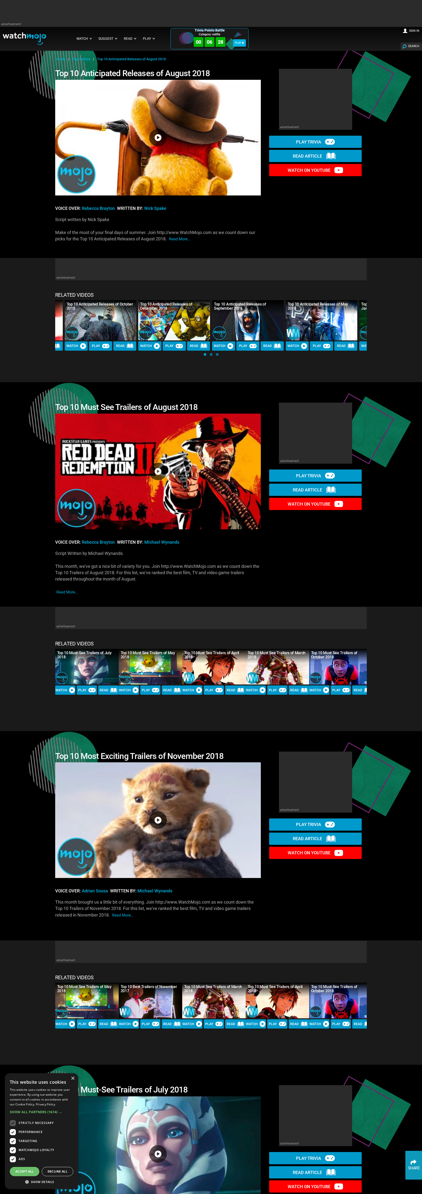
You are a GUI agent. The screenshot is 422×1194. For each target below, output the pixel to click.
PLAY (238, 42)
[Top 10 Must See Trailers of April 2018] (214, 666)
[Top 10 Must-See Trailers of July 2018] (87, 666)
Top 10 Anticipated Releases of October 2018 (100, 306)
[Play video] (158, 137)
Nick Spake (155, 208)
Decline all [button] (57, 1171)
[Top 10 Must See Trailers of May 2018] (150, 666)
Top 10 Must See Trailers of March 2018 (277, 655)
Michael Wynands (161, 542)
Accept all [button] (24, 1171)
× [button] (72, 1078)
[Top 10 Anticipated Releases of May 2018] (322, 320)
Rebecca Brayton (98, 208)
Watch (72, 346)
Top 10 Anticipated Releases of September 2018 (240, 306)
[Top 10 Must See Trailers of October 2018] (341, 666)
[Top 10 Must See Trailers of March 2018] (277, 666)
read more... (179, 239)
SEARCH (413, 46)
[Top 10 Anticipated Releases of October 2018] (101, 320)
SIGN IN (414, 30)
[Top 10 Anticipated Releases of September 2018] (248, 320)
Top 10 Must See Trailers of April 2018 (211, 655)
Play (96, 346)
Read (120, 346)
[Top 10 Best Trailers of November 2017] (150, 1000)
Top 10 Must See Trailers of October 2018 (334, 655)
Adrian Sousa (95, 890)
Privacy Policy (45, 1104)
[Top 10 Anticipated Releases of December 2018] (174, 320)
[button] (205, 354)
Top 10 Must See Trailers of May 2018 (148, 655)
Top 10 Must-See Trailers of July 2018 (84, 655)
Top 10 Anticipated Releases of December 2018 (166, 306)
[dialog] (41, 1131)
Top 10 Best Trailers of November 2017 (149, 988)
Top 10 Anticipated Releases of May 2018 (318, 306)
